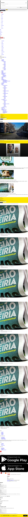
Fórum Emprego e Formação (6, 103)
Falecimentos (3, 107)
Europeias (4, 67)
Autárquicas (4, 61)
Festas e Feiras (4, 75)
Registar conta (8, 496)
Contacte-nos (1, 9)
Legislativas (4, 64)
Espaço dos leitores (5, 80)
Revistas (2, 84)
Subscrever (1, 202)
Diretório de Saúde (5, 96)
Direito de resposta (5, 82)
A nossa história (4, 110)
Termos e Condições (5, 111)
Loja (5, 9)
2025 (4, 91)
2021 (4, 62)
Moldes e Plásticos (5, 87)
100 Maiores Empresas (5, 93)
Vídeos (2, 78)
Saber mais (1, 116)
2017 (4, 63)
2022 (4, 66)
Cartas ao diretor (5, 81)
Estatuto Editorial (5, 112)
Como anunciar (3, 108)
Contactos (2, 443)
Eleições (2, 60)
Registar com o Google (3, 496)
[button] (14, 29)
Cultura (2, 72)
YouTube (2, 434)
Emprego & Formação (4, 109)
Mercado (3, 70)
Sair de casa (3, 74)
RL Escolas (3, 83)
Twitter (2, 432)
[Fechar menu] (4, 38)
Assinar (4, 9)
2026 (4, 69)
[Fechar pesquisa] (26, 3)
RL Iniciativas (3, 99)
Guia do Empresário (5, 85)
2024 (4, 65)
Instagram (2, 433)
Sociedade (3, 59)
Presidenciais (4, 68)
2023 (4, 90)
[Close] (7, 477)
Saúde (2, 71)
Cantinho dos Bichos (4, 76)
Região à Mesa (3, 73)
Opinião (2, 77)
